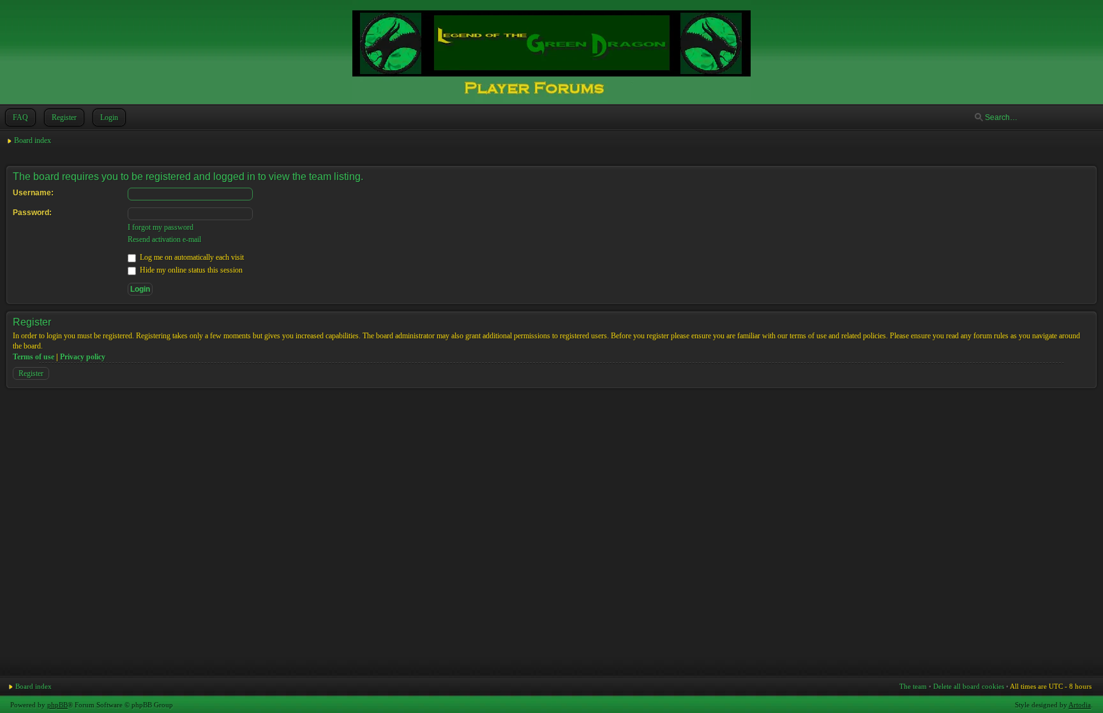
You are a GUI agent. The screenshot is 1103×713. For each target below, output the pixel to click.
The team (913, 686)
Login (109, 117)
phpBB (57, 705)
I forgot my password (160, 227)
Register (64, 117)
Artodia (1080, 705)
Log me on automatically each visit (191, 257)
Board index (32, 140)
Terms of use (33, 356)
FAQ (20, 117)
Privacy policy (82, 356)
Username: (33, 192)
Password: (32, 212)
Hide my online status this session (190, 270)
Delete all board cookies (968, 686)
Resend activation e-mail (164, 239)
